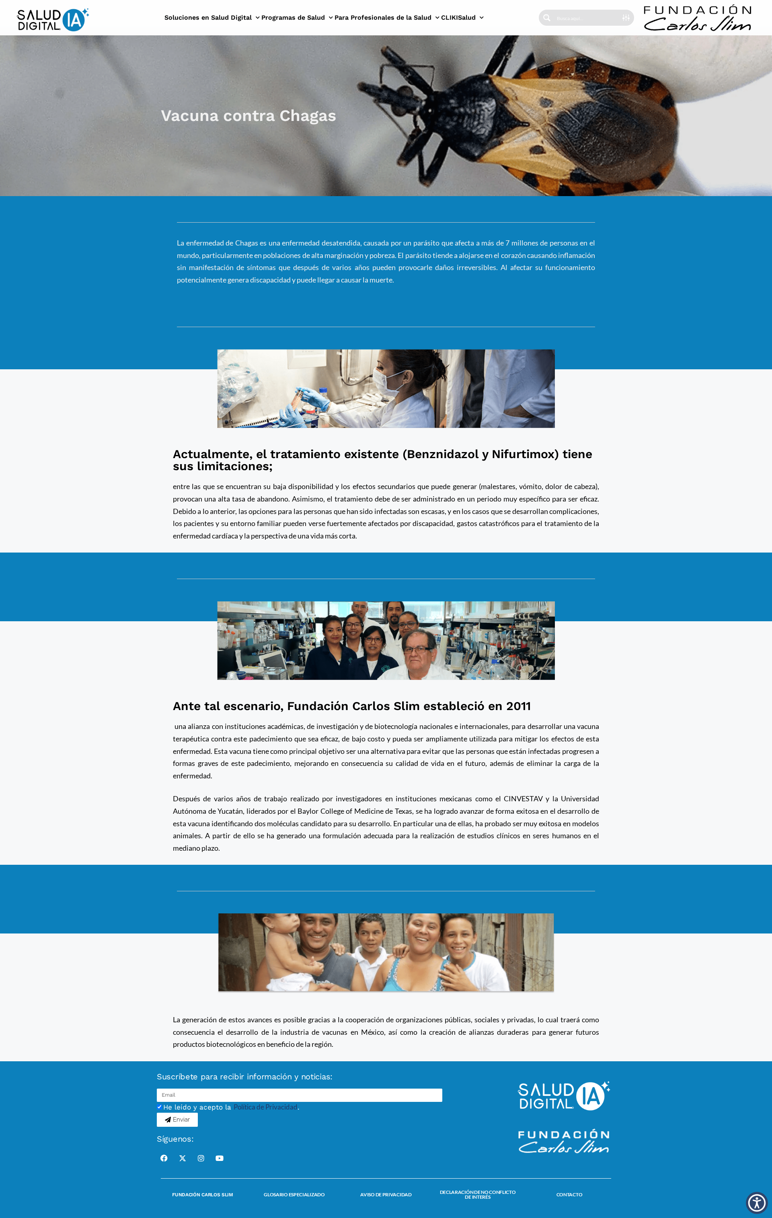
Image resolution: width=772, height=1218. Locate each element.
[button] (757, 1203)
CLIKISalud (458, 17)
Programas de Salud (293, 17)
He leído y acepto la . (231, 1107)
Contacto (569, 1194)
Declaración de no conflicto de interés (478, 1194)
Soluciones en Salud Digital (208, 17)
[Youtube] (219, 1158)
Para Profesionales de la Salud (383, 17)
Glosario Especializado (294, 1194)
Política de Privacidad (266, 1107)
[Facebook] (164, 1158)
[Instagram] (201, 1158)
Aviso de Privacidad (385, 1194)
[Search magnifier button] (546, 17)
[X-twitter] (182, 1158)
